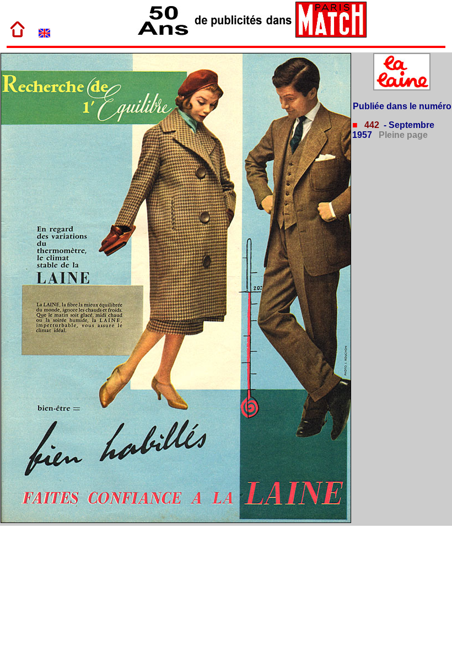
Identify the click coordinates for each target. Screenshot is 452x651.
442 (370, 125)
